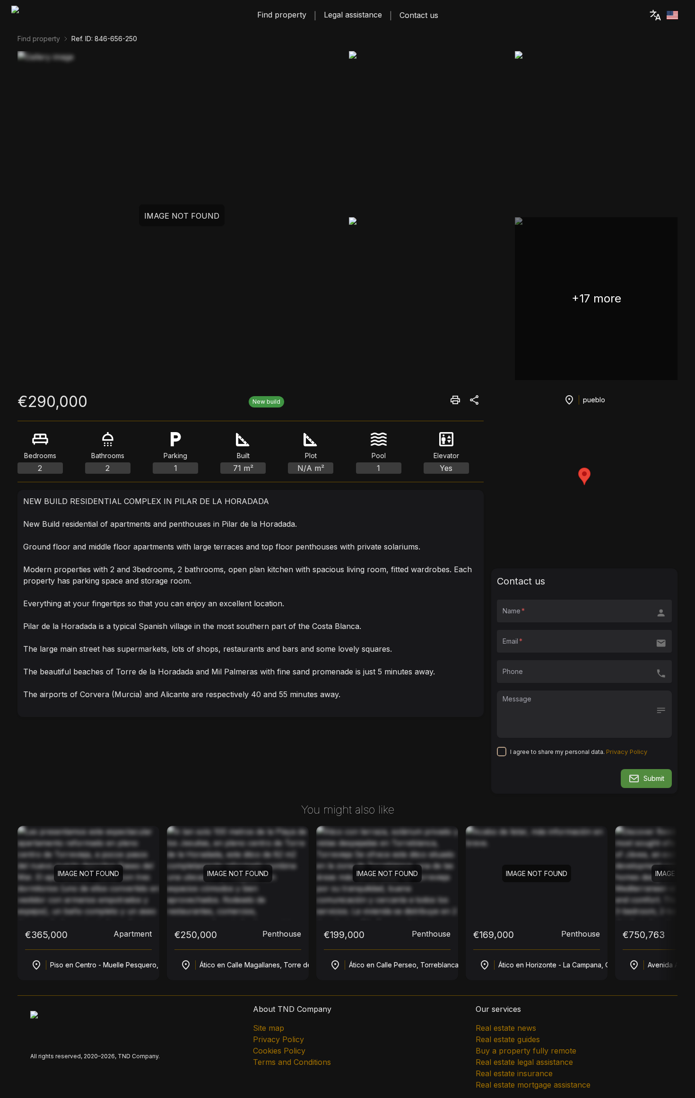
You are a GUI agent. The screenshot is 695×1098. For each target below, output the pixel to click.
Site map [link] (268, 1028)
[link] (64, 15)
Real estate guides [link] (508, 1039)
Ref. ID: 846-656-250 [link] (104, 39)
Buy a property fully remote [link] (526, 1050)
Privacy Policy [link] (278, 1039)
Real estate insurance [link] (514, 1073)
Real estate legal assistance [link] (524, 1062)
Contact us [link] (419, 15)
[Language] (663, 15)
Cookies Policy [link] (279, 1050)
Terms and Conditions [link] (292, 1062)
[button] (584, 399)
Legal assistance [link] (353, 14)
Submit (653, 778)
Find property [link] (281, 14)
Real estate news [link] (506, 1028)
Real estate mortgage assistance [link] (533, 1084)
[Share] (455, 399)
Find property (38, 39)
